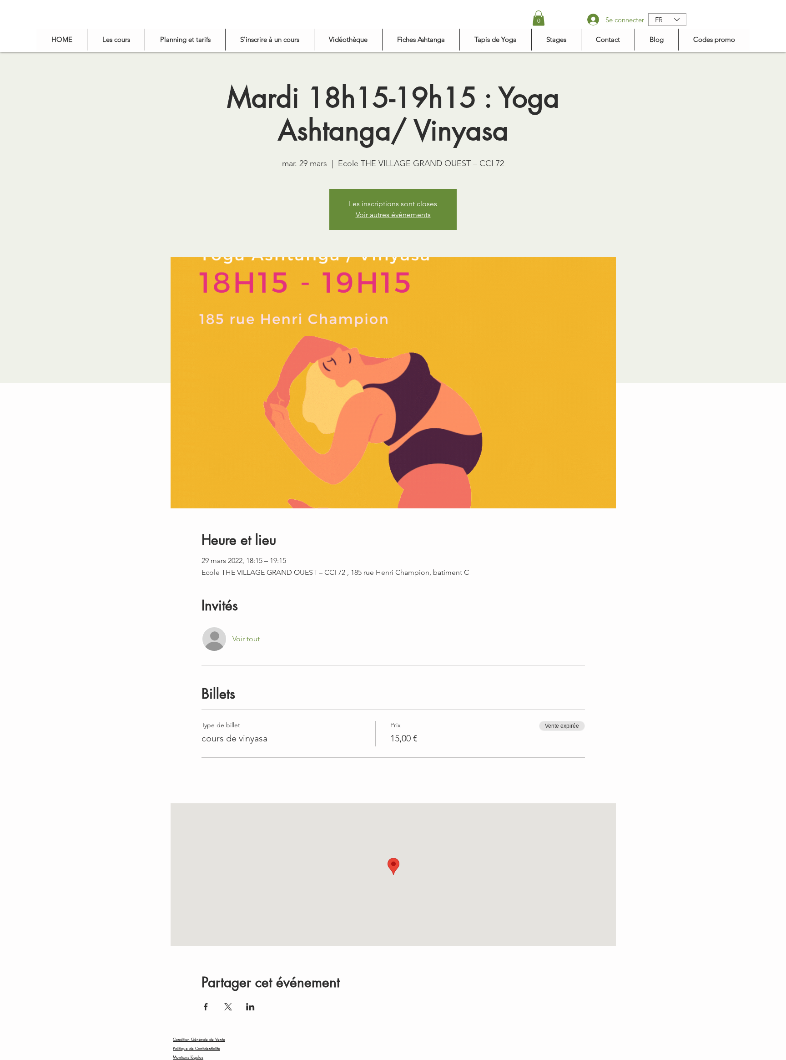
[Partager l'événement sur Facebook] (206, 1006)
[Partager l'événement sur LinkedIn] (250, 1006)
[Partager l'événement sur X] (228, 1006)
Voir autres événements (393, 214)
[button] (538, 17)
